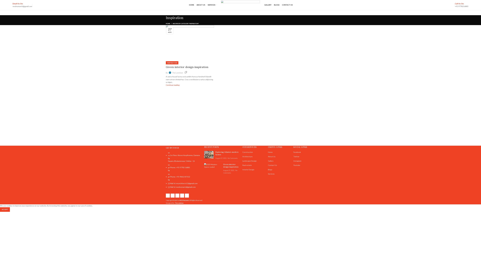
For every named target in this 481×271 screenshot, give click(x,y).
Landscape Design (249, 161)
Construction (247, 152)
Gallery (270, 161)
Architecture (247, 156)
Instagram (297, 161)
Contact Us (272, 165)
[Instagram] (173, 196)
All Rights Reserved (190, 200)
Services (271, 174)
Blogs (270, 169)
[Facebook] (168, 196)
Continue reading (172, 85)
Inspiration (172, 63)
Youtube (296, 165)
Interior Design (248, 169)
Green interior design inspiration (187, 67)
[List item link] (183, 171)
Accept (5, 209)
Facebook (297, 152)
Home (168, 23)
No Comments (233, 158)
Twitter (296, 156)
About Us (271, 156)
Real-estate (247, 165)
